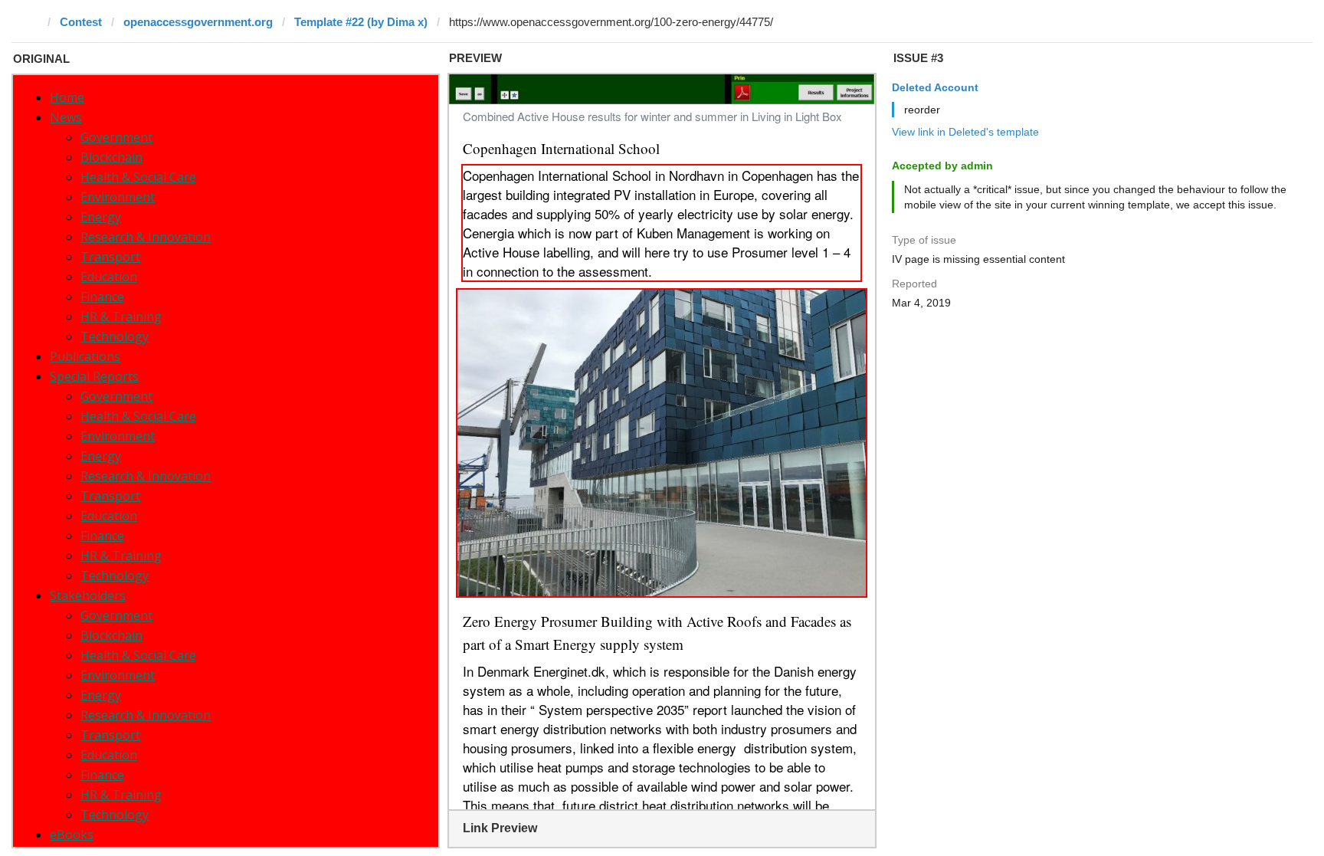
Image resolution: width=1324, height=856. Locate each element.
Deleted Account (935, 87)
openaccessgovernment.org (198, 21)
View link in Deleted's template (965, 132)
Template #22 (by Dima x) (361, 21)
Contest (81, 21)
